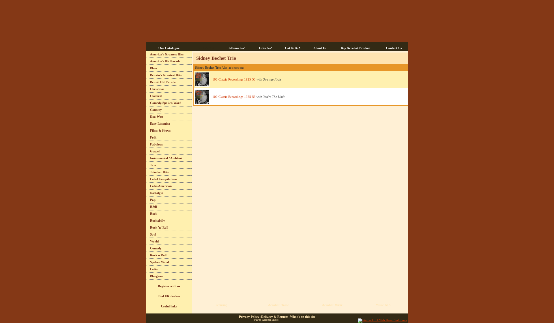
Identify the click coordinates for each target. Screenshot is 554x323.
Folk (153, 137)
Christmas (157, 89)
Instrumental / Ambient (166, 158)
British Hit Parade (163, 82)
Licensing (220, 305)
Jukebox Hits (159, 172)
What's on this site (302, 316)
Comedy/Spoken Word (165, 102)
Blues (153, 68)
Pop (153, 199)
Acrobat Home (278, 305)
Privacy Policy (249, 316)
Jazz (153, 165)
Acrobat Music (332, 305)
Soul (153, 234)
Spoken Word (159, 262)
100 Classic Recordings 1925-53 (234, 79)
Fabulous (156, 144)
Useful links (169, 306)
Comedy (156, 248)
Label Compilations (163, 179)
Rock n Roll (158, 255)
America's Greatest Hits (167, 54)
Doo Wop (156, 116)
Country (156, 109)
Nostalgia (156, 193)
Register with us (169, 286)
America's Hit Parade (165, 61)
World (154, 241)
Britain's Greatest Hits (165, 75)
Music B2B (383, 305)
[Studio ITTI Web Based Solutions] (382, 320)
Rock (153, 213)
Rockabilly (157, 220)
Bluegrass (156, 276)
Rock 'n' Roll (159, 227)
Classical (156, 96)
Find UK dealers (169, 296)
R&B (153, 206)
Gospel (155, 151)
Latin (154, 269)
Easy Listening (160, 123)
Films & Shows (160, 130)
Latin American (161, 186)
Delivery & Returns (274, 316)
